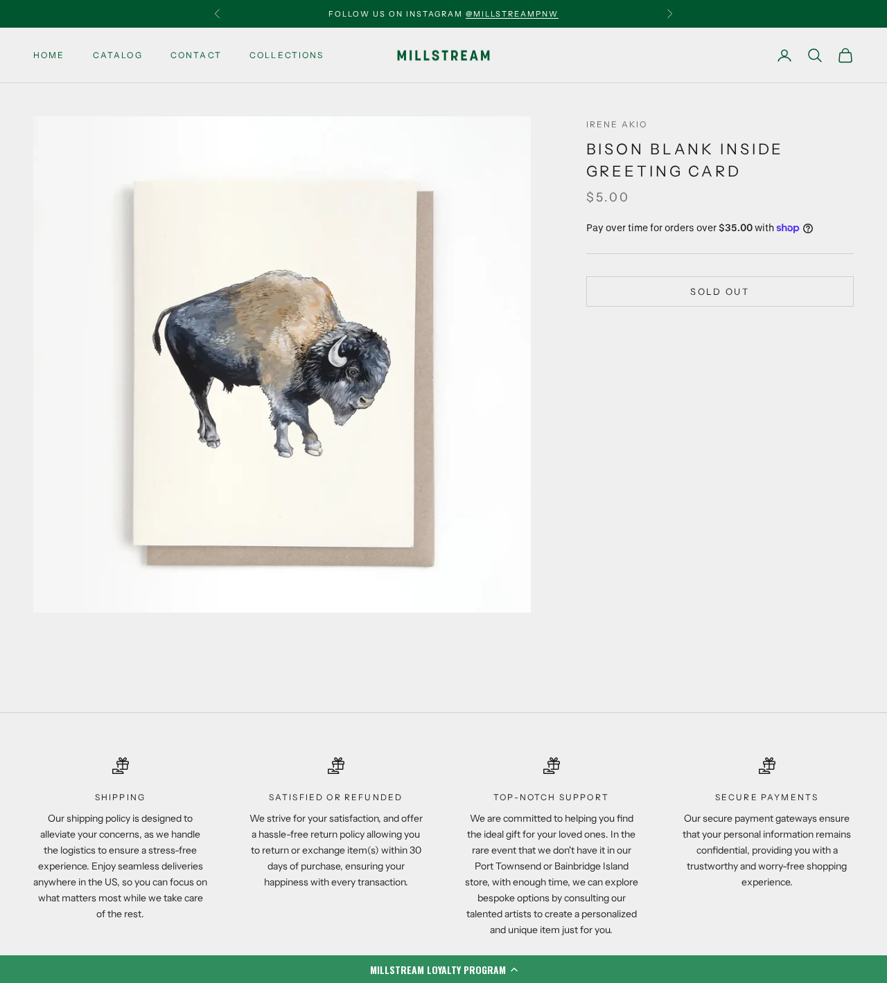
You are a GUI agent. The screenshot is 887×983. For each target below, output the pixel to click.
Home (49, 55)
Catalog (118, 55)
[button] (443, 969)
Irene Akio (617, 124)
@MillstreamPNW (512, 14)
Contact (196, 55)
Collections (286, 55)
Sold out (719, 291)
